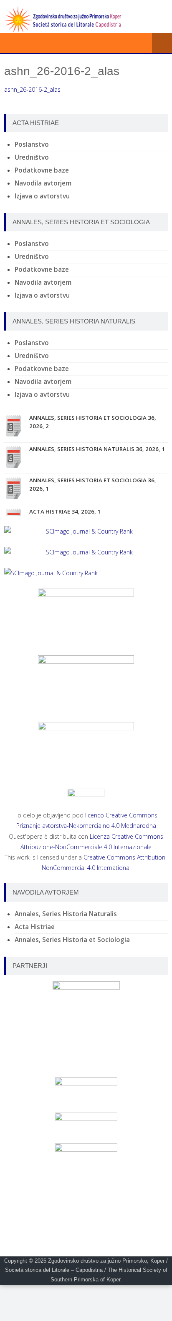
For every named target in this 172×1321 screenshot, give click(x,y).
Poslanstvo (32, 144)
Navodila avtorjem (43, 183)
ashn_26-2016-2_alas (32, 89)
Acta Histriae (35, 926)
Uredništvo (32, 157)
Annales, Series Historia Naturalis (66, 914)
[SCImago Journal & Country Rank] (86, 531)
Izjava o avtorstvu (42, 196)
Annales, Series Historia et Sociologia (72, 939)
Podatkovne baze (42, 170)
